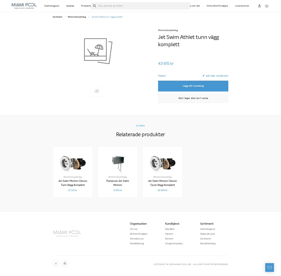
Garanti (169, 234)
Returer (169, 239)
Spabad (70, 6)
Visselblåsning (137, 243)
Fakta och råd (192, 6)
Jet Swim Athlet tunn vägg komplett (106, 17)
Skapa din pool (207, 234)
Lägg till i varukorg (193, 86)
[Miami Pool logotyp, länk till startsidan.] (24, 5)
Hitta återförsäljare (217, 6)
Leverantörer (242, 6)
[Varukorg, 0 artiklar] (266, 5)
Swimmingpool (51, 6)
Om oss (134, 229)
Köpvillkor (170, 229)
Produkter (86, 6)
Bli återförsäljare (138, 234)
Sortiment (205, 239)
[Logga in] (259, 5)
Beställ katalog (208, 243)
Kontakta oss (137, 239)
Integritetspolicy (174, 243)
